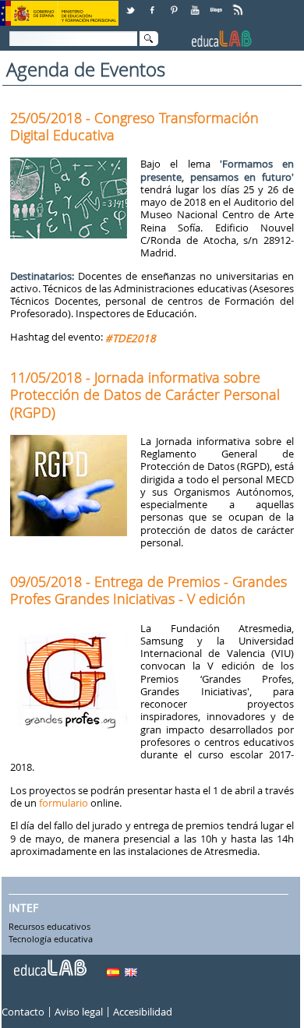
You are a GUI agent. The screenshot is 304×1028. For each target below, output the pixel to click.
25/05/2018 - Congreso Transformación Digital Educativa (134, 126)
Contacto (23, 1012)
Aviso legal (79, 1012)
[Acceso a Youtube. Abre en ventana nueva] (196, 4)
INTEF (23, 907)
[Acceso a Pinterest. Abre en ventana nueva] (174, 4)
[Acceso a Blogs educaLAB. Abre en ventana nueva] (217, 4)
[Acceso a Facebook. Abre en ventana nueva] (153, 4)
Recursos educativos (49, 926)
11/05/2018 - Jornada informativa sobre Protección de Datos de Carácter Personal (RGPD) (145, 394)
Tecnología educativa (51, 939)
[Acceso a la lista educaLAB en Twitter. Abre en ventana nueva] (132, 4)
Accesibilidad (142, 1012)
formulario (63, 803)
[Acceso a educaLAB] (49, 962)
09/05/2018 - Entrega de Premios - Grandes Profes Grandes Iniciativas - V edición (148, 590)
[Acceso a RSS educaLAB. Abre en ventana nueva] (239, 4)
